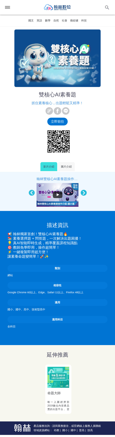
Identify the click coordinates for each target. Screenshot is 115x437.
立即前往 (57, 121)
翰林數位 (57, 7)
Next (82, 191)
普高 (81, 430)
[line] (65, 111)
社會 (64, 20)
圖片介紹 (66, 166)
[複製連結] (49, 111)
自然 (56, 20)
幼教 (56, 430)
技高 (90, 430)
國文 (31, 20)
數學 (47, 20)
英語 (39, 20)
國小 (65, 430)
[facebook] (57, 111)
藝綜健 (74, 20)
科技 (84, 20)
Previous (30, 191)
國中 (73, 430)
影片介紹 (48, 166)
